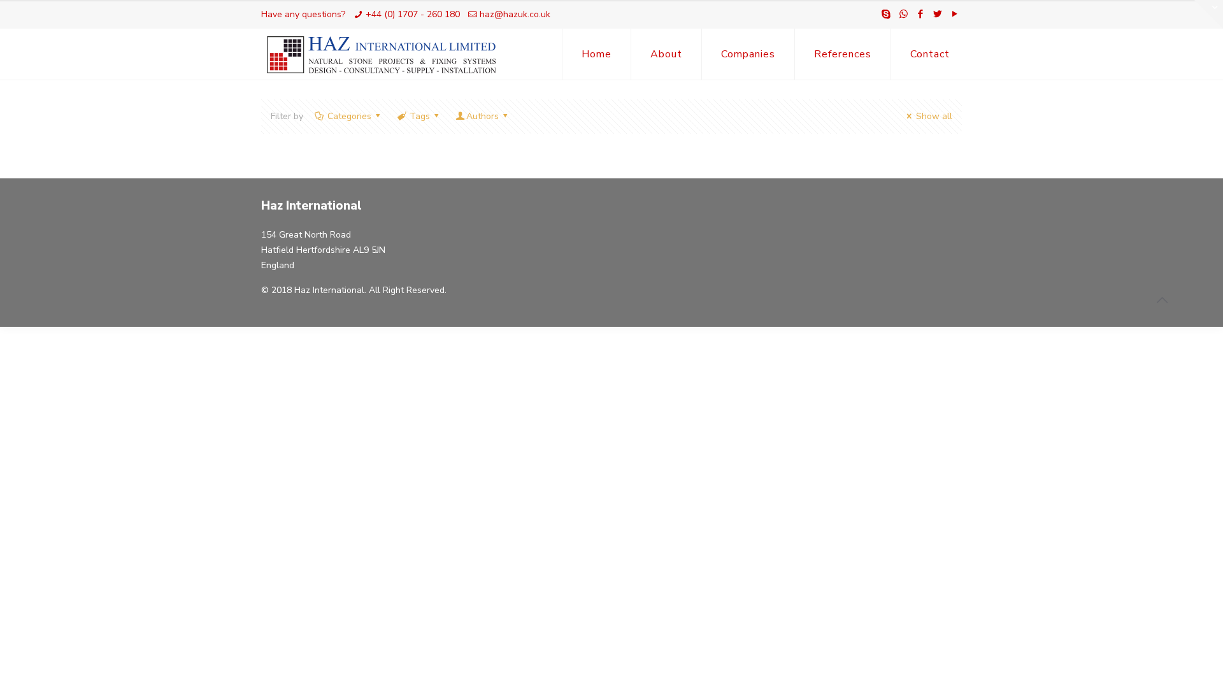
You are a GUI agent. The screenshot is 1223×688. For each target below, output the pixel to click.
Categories (349, 116)
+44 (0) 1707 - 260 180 (413, 14)
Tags (420, 116)
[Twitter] (938, 14)
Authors (482, 116)
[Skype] (886, 14)
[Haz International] (381, 54)
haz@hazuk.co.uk (515, 14)
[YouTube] (955, 14)
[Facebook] (920, 14)
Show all (934, 116)
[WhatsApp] (903, 14)
